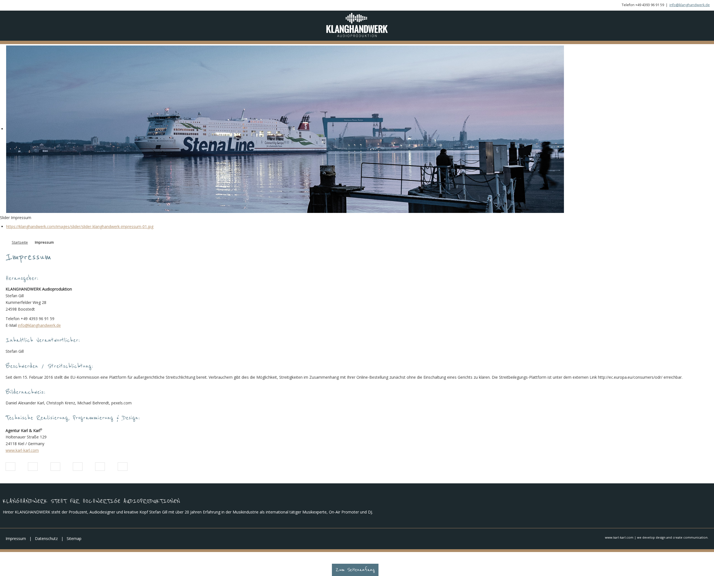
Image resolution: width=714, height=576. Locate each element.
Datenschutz (46, 542)
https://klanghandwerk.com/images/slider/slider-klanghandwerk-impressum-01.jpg (79, 230)
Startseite (20, 246)
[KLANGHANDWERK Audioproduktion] (357, 27)
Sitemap (74, 542)
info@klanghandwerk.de (689, 5)
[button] (10, 471)
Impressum (16, 542)
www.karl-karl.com (22, 454)
